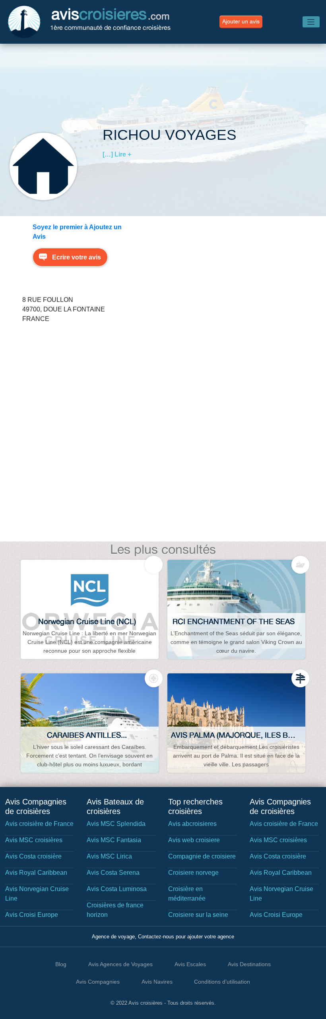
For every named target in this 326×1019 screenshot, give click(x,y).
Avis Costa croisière (33, 856)
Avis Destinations (249, 964)
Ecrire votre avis (76, 257)
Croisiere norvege (193, 872)
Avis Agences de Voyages (120, 964)
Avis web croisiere (194, 840)
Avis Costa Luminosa (117, 889)
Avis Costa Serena (113, 872)
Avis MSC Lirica (109, 856)
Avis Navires (157, 981)
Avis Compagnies (98, 981)
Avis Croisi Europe (31, 914)
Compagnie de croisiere (202, 856)
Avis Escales (190, 964)
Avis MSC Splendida (116, 823)
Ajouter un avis (241, 21)
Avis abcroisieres (192, 823)
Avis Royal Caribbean (36, 872)
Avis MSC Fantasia (114, 840)
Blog (60, 964)
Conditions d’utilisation (222, 981)
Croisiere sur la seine (198, 914)
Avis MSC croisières (33, 840)
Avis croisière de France (39, 823)
